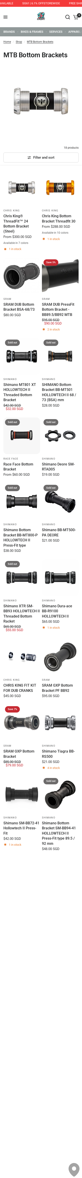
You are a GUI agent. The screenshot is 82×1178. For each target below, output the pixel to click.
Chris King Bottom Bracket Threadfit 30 (58, 218)
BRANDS (9, 31)
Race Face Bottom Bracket (18, 466)
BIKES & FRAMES (32, 31)
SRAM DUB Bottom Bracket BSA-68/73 (19, 307)
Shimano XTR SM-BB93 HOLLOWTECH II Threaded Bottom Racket (21, 613)
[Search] (68, 17)
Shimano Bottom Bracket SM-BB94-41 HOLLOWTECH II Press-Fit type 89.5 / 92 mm (59, 833)
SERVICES (55, 31)
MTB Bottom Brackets (40, 41)
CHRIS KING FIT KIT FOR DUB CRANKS (19, 688)
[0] (75, 17)
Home (7, 41)
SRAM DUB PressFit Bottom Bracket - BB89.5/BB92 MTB (58, 309)
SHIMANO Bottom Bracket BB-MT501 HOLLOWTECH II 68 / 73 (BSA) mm (59, 392)
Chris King (11, 210)
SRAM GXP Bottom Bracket (18, 753)
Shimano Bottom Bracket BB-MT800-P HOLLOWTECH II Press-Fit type (20, 537)
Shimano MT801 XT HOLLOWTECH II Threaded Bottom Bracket (19, 392)
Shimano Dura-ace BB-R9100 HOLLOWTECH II (57, 611)
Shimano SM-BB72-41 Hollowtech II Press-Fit (21, 828)
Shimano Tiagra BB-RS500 (58, 753)
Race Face (10, 458)
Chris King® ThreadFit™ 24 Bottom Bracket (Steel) (16, 223)
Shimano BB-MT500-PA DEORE (59, 532)
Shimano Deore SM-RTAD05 (58, 466)
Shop (19, 41)
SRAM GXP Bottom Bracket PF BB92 (57, 688)
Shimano (10, 379)
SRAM (7, 299)
